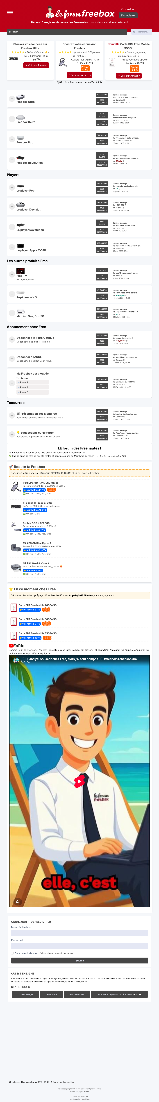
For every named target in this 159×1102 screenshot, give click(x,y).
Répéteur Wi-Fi (26, 297)
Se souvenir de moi (26, 953)
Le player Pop (25, 190)
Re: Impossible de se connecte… (126, 158)
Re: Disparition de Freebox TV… (126, 312)
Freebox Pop (24, 142)
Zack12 (119, 228)
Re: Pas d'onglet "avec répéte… (126, 433)
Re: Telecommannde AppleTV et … (127, 246)
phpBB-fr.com (84, 1092)
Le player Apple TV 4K (31, 250)
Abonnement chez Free (26, 327)
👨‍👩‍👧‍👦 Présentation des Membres (36, 413)
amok (118, 276)
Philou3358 (120, 120)
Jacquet (119, 360)
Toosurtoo (16, 403)
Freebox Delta (25, 122)
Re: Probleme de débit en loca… (126, 138)
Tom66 (119, 248)
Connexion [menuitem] (127, 9)
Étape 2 (24, 382)
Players (13, 175)
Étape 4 (24, 387)
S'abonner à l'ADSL (29, 357)
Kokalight (120, 295)
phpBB (71, 1089)
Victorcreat (136, 994)
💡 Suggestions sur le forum (35, 432)
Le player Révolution (30, 230)
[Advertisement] (79, 1040)
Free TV (21, 275)
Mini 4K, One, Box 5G (30, 316)
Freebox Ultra (25, 101)
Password (17, 940)
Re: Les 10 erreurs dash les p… (125, 273)
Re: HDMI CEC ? (119, 205)
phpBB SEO (85, 1096)
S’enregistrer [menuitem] (128, 15)
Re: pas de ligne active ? (123, 338)
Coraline (119, 100)
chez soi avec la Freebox (69, 473)
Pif (117, 189)
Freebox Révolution (29, 162)
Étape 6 (24, 392)
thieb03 (119, 208)
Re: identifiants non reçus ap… (125, 357)
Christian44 (120, 436)
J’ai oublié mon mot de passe (56, 953)
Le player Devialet (28, 209)
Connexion (19, 921)
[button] (10, 12)
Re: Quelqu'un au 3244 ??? (124, 382)
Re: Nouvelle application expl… (125, 186)
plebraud (119, 384)
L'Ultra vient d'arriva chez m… (125, 414)
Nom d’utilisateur (21, 927)
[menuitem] (62, 1082)
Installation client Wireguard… (125, 118)
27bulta (119, 161)
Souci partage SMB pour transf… (126, 97)
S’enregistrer (41, 921)
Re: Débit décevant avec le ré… (126, 293)
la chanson (30, 649)
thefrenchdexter (122, 140)
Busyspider (120, 341)
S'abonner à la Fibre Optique (35, 338)
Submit (80, 960)
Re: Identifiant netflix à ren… (124, 225)
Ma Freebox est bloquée (32, 373)
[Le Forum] (80, 12)
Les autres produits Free (27, 261)
